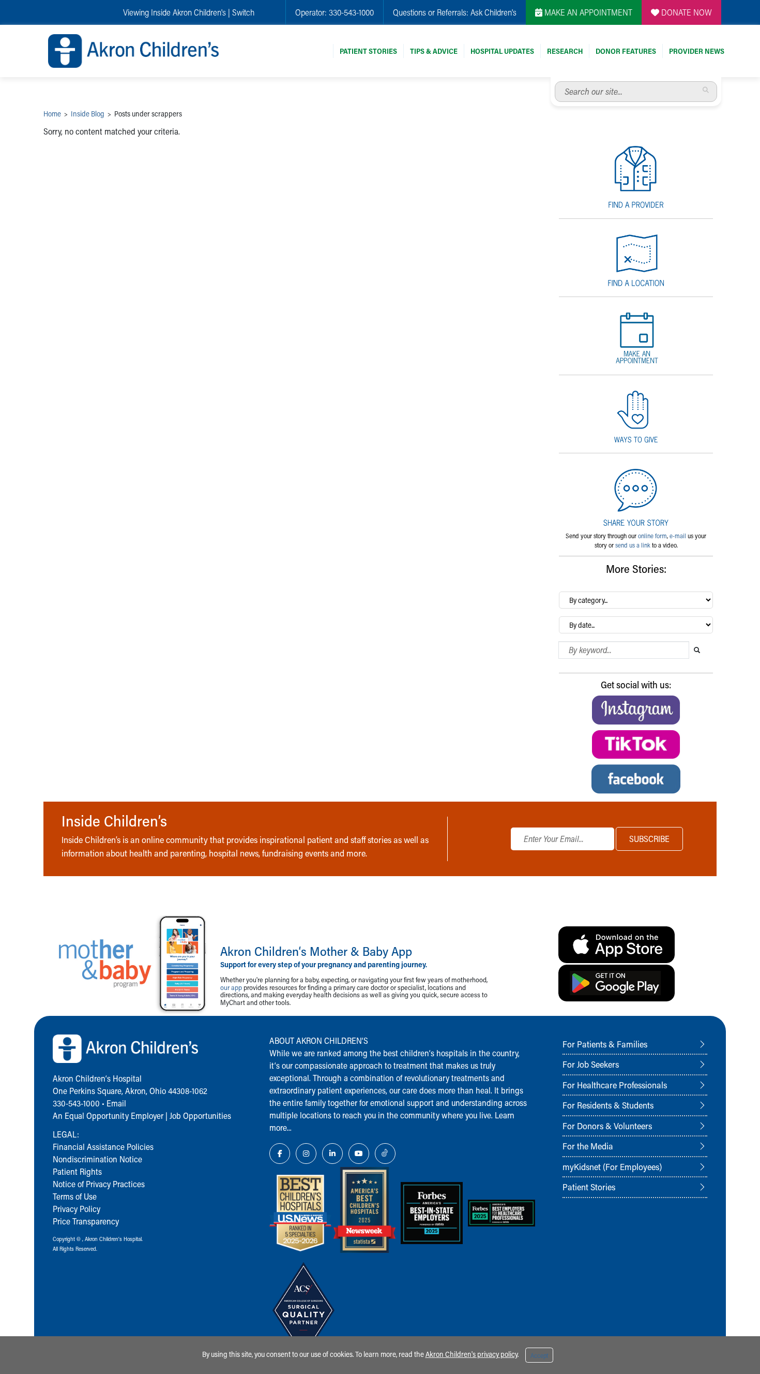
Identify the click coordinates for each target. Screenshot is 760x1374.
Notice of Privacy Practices (99, 1183)
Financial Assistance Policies (103, 1146)
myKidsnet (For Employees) (612, 1166)
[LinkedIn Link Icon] (332, 1153)
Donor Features (626, 51)
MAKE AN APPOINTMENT (587, 12)
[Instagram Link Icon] (306, 1153)
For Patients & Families (605, 1044)
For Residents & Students (608, 1105)
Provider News (696, 51)
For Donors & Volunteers (607, 1125)
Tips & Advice (434, 51)
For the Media (588, 1145)
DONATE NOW (685, 12)
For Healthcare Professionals (615, 1084)
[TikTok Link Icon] (385, 1153)
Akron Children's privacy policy (471, 1354)
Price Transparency (86, 1221)
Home (52, 114)
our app (231, 987)
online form (652, 535)
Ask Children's (493, 12)
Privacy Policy (76, 1208)
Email (116, 1103)
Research (565, 51)
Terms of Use (75, 1196)
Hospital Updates (502, 51)
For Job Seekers (591, 1064)
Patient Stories (368, 51)
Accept (539, 1355)
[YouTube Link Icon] (358, 1153)
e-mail (678, 535)
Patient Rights (77, 1171)
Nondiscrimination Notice (97, 1159)
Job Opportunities (200, 1115)
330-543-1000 (351, 12)
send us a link (632, 545)
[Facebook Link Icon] (279, 1153)
